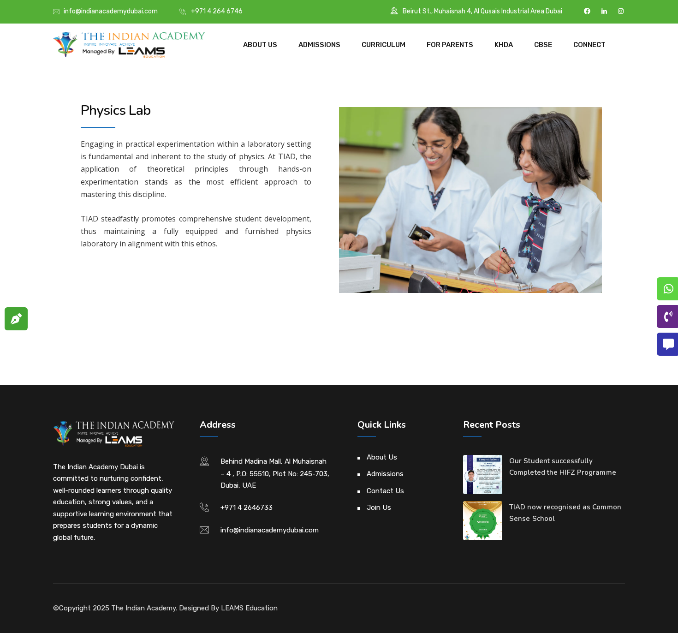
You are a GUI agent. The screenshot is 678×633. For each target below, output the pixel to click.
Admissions (319, 45)
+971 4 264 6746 (217, 11)
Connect (589, 45)
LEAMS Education (249, 608)
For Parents (450, 45)
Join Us (379, 507)
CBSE (543, 45)
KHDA (503, 45)
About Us (260, 45)
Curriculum (383, 45)
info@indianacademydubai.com (111, 11)
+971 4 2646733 (246, 507)
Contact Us (385, 491)
